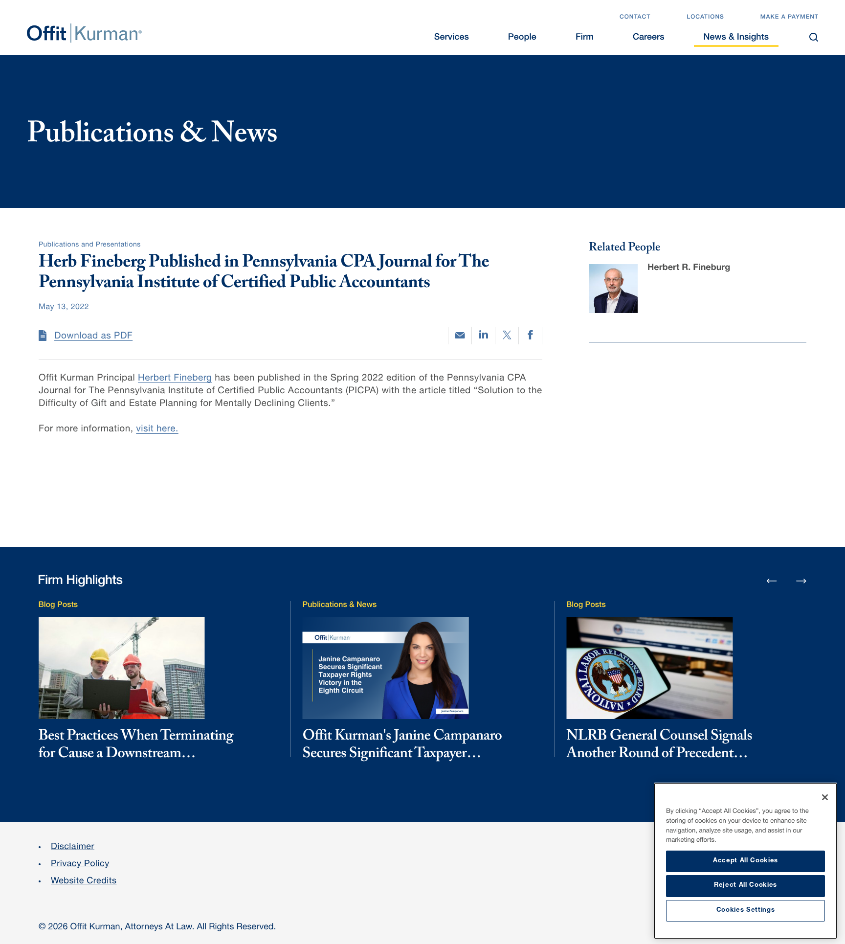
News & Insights (736, 38)
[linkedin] (483, 335)
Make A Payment (789, 18)
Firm (585, 38)
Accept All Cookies (745, 861)
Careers (649, 38)
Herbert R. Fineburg (688, 268)
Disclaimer (72, 847)
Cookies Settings (745, 910)
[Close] (825, 797)
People (522, 38)
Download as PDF (93, 336)
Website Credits (84, 881)
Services (451, 38)
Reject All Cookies (745, 885)
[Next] (801, 580)
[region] (745, 861)
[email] (459, 335)
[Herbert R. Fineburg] (613, 288)
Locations (705, 18)
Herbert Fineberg (175, 378)
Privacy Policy (80, 864)
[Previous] (771, 581)
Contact (635, 18)
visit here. (157, 429)
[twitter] (506, 335)
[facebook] (530, 335)
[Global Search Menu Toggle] (813, 37)
